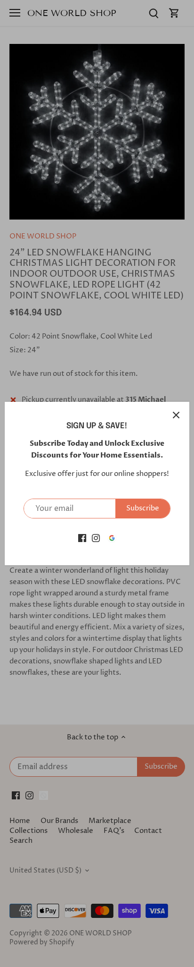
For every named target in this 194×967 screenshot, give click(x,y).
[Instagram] (96, 538)
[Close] (176, 415)
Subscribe (142, 508)
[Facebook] (82, 538)
